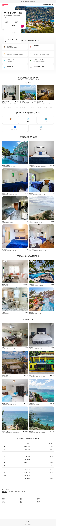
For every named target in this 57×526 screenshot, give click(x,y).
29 (18, 39)
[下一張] (30, 83)
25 (10, 39)
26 (12, 39)
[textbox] (9, 22)
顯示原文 (33, 1)
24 (8, 39)
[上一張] (26, 83)
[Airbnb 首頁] (5, 4)
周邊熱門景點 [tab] (4, 491)
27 (14, 39)
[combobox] (14, 19)
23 (5, 39)
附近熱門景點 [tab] (17, 491)
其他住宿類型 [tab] (11, 491)
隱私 (26, 524)
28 (16, 39)
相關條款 (29, 524)
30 (5, 41)
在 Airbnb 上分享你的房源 (48, 4)
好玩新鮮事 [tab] (23, 491)
